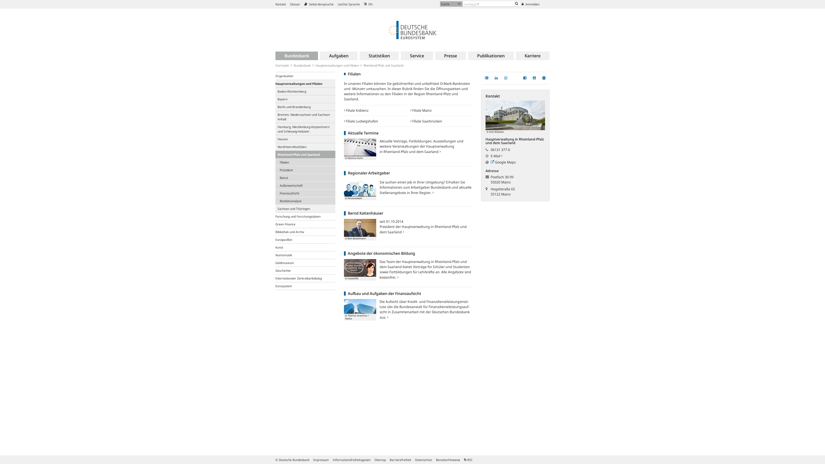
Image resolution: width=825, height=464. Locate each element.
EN (370, 4)
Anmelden (532, 4)
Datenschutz (423, 460)
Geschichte (283, 271)
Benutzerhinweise (448, 460)
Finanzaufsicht (289, 193)
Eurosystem (283, 286)
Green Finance (285, 224)
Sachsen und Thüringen (294, 209)
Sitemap (380, 460)
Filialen (284, 162)
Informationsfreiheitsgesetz (352, 460)
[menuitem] (296, 56)
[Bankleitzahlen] (516, 3)
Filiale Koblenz (356, 110)
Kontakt (280, 4)
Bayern (282, 99)
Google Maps (505, 162)
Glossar (295, 4)
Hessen (283, 139)
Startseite (282, 65)
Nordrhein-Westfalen (292, 147)
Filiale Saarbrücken (426, 121)
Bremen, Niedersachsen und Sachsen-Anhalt (304, 117)
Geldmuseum (284, 263)
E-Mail (496, 156)
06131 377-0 (500, 149)
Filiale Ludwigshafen (361, 121)
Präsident (286, 170)
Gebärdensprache (321, 4)
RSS (469, 460)
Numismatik (283, 255)
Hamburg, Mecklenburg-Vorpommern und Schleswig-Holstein (304, 129)
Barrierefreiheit (400, 460)
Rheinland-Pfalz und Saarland (299, 155)
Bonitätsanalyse (291, 201)
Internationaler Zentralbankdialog (298, 278)
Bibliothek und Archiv (289, 232)
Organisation (284, 76)
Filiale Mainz (421, 110)
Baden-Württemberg (292, 91)
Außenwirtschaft (291, 185)
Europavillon (283, 240)
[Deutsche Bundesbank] (412, 29)
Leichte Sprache (349, 4)
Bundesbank (302, 65)
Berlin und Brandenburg (294, 107)
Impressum (321, 460)
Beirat (284, 178)
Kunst (279, 247)
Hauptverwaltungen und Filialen (337, 65)
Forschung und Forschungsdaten (298, 216)
